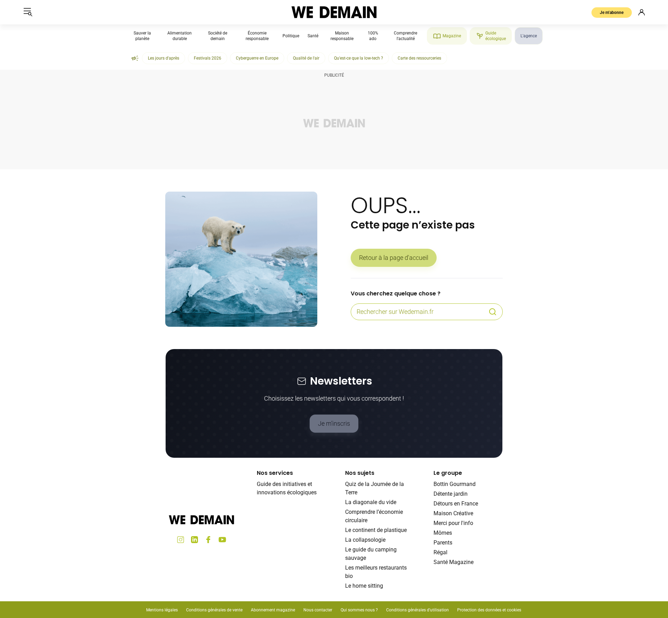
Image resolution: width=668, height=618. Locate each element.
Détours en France (456, 503)
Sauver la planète (142, 36)
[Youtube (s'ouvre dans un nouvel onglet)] (222, 539)
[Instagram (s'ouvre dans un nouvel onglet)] (180, 539)
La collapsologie (365, 539)
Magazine (452, 35)
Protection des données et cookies (489, 610)
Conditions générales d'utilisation (417, 610)
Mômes (443, 533)
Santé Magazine (454, 562)
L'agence (528, 35)
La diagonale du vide (370, 502)
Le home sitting (364, 585)
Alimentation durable (179, 36)
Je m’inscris (334, 423)
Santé (313, 35)
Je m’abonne (611, 12)
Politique (291, 35)
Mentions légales (162, 610)
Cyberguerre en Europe (257, 58)
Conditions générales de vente (214, 610)
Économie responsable (257, 36)
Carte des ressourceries (419, 58)
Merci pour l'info (453, 523)
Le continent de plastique (376, 530)
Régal (440, 552)
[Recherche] (492, 312)
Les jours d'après (163, 58)
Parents (443, 542)
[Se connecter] (641, 12)
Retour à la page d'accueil (393, 257)
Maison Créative (453, 513)
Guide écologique (495, 36)
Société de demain (217, 36)
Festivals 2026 (207, 58)
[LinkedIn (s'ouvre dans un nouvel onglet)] (194, 539)
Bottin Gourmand (455, 484)
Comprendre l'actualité (405, 36)
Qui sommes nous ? (359, 610)
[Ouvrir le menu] (27, 12)
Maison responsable (342, 36)
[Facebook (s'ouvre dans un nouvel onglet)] (208, 539)
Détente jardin (451, 493)
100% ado (373, 36)
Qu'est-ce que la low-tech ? (358, 58)
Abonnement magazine (273, 610)
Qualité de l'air (306, 58)
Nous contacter (317, 610)
